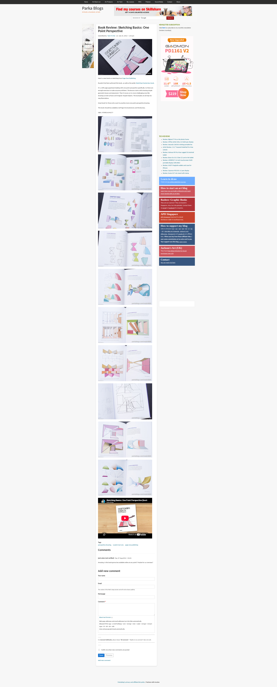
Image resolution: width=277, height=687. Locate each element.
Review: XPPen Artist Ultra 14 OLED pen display (178, 142)
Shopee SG (171, 234)
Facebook (171, 208)
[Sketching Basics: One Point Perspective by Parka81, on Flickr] (125, 57)
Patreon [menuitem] (148, 2)
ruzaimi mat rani (118, 545)
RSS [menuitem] (139, 2)
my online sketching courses (176, 182)
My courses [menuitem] (130, 2)
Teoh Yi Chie (111, 36)
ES (191, 229)
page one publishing (131, 545)
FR (186, 229)
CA (176, 229)
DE (183, 229)
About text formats (105, 617)
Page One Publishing (129, 78)
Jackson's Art (184, 231)
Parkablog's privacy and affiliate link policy (131, 682)
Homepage (101, 594)
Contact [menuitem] (169, 2)
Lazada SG (181, 234)
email (164, 208)
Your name (101, 576)
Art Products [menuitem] (109, 2)
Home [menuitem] (86, 2)
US (173, 229)
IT (188, 229)
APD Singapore (165, 217)
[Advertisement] (175, 116)
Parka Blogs (92, 8)
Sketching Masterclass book (145, 83)
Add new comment (104, 660)
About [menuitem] (178, 2)
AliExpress (164, 234)
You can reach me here (168, 263)
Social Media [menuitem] (159, 2)
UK (180, 229)
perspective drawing (104, 545)
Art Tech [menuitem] (119, 2)
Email (100, 583)
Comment (101, 602)
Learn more (183, 242)
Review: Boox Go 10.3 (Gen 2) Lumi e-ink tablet (178, 157)
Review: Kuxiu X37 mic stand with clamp (176, 173)
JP (162, 231)
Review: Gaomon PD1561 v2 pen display (176, 171)
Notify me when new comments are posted (115, 650)
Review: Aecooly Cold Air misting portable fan (177, 144)
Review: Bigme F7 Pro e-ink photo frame (176, 139)
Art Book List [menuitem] (96, 2)
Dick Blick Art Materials (171, 231)
